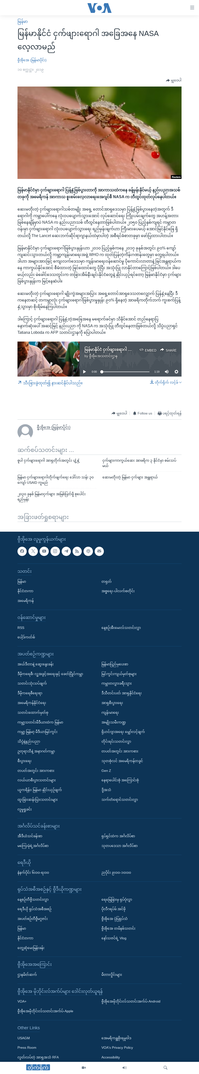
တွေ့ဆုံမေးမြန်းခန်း (30, 948)
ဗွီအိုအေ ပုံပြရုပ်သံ (114, 919)
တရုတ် (106, 581)
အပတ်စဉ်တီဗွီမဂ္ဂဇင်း (32, 919)
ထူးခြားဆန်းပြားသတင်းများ (37, 799)
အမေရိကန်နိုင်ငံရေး (31, 703)
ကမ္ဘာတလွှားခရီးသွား (116, 683)
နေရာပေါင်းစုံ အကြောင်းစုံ (120, 780)
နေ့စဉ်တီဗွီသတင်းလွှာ (33, 899)
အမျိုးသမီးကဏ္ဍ (113, 722)
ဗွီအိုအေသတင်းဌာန (103, 356)
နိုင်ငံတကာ (25, 591)
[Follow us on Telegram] (66, 551)
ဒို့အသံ (106, 790)
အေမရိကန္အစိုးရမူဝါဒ (116, 1038)
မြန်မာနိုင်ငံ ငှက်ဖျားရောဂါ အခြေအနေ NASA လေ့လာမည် (132, 349)
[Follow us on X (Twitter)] (33, 551)
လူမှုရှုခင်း (24, 809)
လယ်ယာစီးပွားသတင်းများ (36, 780)
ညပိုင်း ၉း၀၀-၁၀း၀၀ (116, 872)
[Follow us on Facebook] (22, 551)
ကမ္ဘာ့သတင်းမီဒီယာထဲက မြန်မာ (40, 722)
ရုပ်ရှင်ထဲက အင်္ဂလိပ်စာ (118, 836)
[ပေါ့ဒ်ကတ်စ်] (88, 551)
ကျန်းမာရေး (110, 712)
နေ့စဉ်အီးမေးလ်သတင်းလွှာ (121, 628)
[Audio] (124, 1068)
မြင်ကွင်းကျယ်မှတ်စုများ (119, 674)
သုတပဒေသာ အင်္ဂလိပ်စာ (119, 846)
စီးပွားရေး (24, 761)
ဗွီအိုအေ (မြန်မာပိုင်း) (32, 60)
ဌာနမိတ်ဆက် (27, 975)
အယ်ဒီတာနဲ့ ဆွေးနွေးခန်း (35, 664)
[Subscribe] (99, 551)
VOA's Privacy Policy (117, 1047)
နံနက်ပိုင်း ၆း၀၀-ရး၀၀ (33, 872)
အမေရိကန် (25, 601)
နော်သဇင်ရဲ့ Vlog (113, 938)
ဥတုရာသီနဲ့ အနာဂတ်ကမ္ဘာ (36, 751)
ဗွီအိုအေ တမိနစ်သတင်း (118, 928)
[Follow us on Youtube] (44, 551)
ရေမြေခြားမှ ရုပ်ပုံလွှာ (116, 899)
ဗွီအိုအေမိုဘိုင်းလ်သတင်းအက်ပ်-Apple (45, 1011)
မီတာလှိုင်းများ (111, 975)
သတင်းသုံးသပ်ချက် (32, 683)
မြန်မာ (22, 21)
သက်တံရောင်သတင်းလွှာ (119, 799)
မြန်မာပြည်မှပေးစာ (114, 664)
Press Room (26, 1047)
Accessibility (110, 1057)
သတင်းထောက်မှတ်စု (32, 712)
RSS (20, 628)
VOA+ (21, 1001)
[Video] (83, 1068)
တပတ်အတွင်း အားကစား (35, 771)
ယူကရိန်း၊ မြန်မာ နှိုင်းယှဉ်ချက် (39, 790)
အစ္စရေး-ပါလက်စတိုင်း (118, 591)
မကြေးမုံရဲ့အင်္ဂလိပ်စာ (33, 846)
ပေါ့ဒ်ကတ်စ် (26, 637)
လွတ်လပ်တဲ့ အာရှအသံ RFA (38, 1057)
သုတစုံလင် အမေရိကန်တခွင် (122, 761)
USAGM (23, 1038)
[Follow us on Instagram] (55, 551)
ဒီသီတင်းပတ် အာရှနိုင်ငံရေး (121, 693)
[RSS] (77, 551)
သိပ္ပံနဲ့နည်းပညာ (28, 741)
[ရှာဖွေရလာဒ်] (165, 1068)
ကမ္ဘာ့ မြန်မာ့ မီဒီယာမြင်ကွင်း (37, 732)
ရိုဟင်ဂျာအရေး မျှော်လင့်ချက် (123, 732)
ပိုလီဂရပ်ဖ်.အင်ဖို (113, 909)
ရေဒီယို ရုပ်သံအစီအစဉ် (34, 909)
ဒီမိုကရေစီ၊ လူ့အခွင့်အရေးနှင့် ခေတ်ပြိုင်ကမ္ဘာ (50, 674)
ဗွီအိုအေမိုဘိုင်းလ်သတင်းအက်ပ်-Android (130, 1001)
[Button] (174, 80)
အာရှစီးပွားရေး (112, 703)
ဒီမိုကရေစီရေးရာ (29, 693)
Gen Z (106, 771)
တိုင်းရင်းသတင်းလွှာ (116, 741)
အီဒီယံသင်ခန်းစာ (29, 836)
